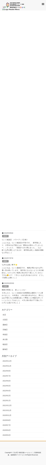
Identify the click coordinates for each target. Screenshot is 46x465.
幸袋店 (5, 334)
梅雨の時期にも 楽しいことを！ (14, 290)
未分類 (5, 339)
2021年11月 (7, 410)
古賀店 (5, 286)
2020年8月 (7, 420)
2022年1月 (7, 400)
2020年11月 (7, 415)
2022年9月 (7, 371)
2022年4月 (7, 391)
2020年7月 (7, 425)
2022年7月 (7, 376)
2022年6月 (7, 381)
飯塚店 (5, 349)
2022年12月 (7, 361)
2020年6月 (7, 430)
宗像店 (5, 330)
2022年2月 (7, 396)
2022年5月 (7, 386)
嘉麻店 (5, 261)
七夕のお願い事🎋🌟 (9, 265)
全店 (4, 315)
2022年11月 (7, 366)
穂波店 (5, 236)
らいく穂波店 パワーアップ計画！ (15, 240)
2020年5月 (7, 435)
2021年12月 (7, 405)
